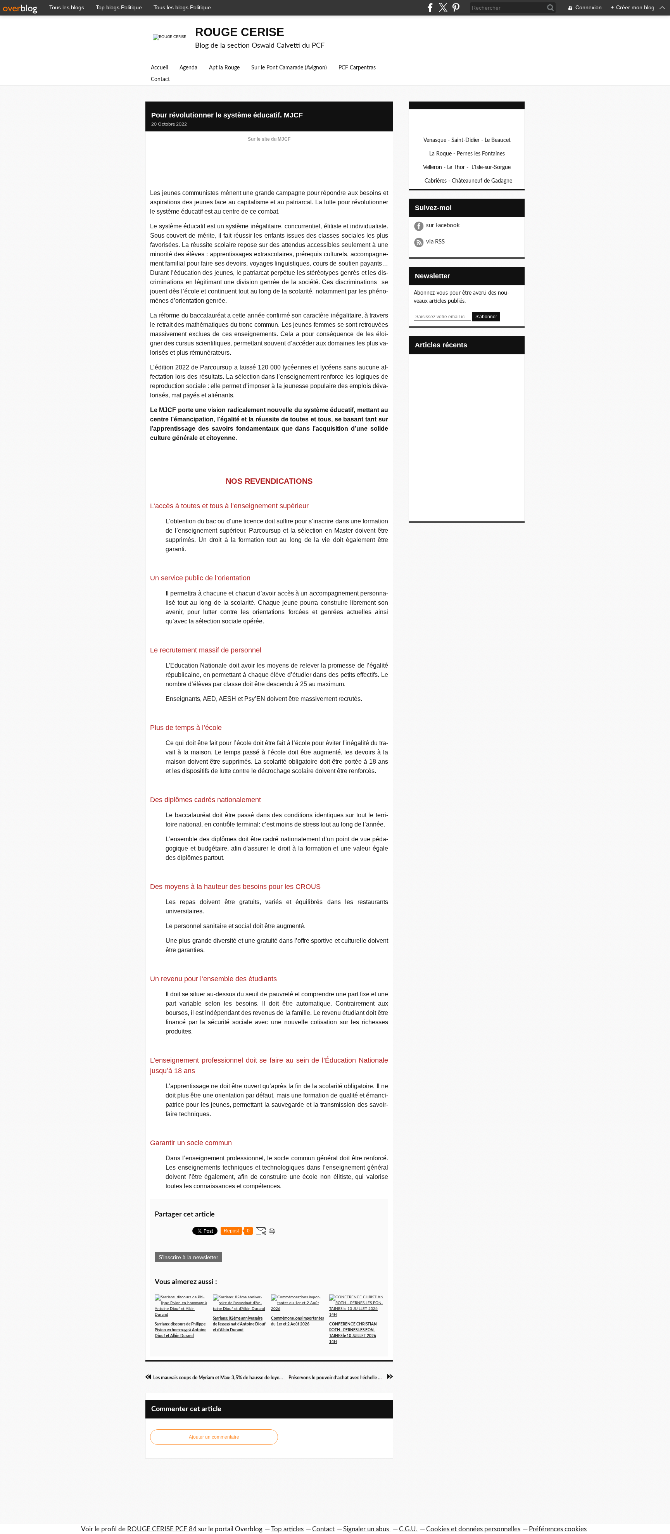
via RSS (435, 242)
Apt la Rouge (224, 68)
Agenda (188, 68)
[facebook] (430, 7)
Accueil (159, 68)
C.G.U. (408, 1529)
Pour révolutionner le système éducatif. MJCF (227, 115)
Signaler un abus (366, 1529)
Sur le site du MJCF (269, 139)
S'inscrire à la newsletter (188, 1257)
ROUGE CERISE (239, 32)
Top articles (287, 1529)
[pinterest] (456, 7)
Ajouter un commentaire (214, 1437)
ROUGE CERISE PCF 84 (162, 1529)
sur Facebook (443, 225)
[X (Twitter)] (443, 7)
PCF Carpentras (357, 68)
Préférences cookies (558, 1529)
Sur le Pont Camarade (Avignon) (289, 68)
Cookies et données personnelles (473, 1529)
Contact (160, 79)
